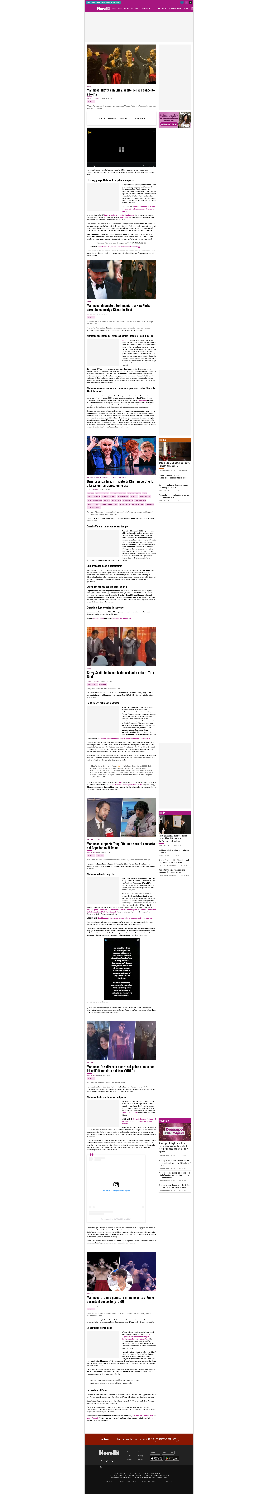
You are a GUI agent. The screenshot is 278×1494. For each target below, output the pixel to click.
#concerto (129, 1380)
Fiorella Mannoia (94, 496)
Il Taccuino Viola (159, 8)
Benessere (146, 8)
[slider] (100, 166)
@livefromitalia (96, 766)
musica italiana (145, 496)
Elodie (138, 493)
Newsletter (168, 1452)
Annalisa (91, 493)
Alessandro (124, 217)
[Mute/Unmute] (94, 166)
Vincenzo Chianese (93, 98)
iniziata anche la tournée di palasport (119, 215)
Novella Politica (174, 8)
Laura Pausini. (92, 1418)
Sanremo (129, 1459)
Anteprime (91, 477)
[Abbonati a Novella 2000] (175, 120)
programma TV (93, 504)
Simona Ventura (137, 504)
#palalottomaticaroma (98, 1383)
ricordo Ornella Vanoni (108, 504)
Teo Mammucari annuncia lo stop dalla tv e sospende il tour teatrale (125, 918)
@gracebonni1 (95, 1380)
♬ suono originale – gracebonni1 (120, 1383)
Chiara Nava (91, 314)
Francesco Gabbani (108, 496)
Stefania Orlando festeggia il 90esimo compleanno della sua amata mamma (139, 1121)
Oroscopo (164, 1120)
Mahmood (91, 101)
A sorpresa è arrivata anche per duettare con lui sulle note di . (136, 1336)
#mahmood (138, 1380)
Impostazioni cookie (149, 1481)
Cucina (185, 8)
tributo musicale (94, 508)
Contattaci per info (166, 1439)
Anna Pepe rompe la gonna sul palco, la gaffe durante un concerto (124, 738)
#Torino (117, 775)
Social (126, 8)
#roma (122, 1380)
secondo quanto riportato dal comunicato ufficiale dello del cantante (116, 909)
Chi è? (162, 813)
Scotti (119, 782)
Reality (90, 840)
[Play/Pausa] (90, 166)
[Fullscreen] (153, 166)
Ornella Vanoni (140, 500)
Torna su (169, 1481)
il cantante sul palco (130, 1113)
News (120, 8)
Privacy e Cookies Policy (128, 1481)
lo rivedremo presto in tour (142, 1416)
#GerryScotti (125, 775)
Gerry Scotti (92, 684)
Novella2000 (116, 500)
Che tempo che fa (102, 493)
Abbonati (155, 1452)
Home (114, 8)
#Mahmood (134, 775)
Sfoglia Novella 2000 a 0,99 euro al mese (103, 2)
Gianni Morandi (122, 496)
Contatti (109, 1481)
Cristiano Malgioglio (118, 493)
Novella (107, 500)
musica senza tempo (95, 500)
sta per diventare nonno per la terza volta (125, 785)
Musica (100, 477)
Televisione (135, 8)
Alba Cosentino (92, 490)
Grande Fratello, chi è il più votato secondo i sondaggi (119, 247)
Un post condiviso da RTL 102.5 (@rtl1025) (116, 1219)
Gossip (140, 1456)
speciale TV (150, 504)
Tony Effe (100, 855)
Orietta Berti (128, 500)
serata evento (124, 504)
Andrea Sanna (92, 852)
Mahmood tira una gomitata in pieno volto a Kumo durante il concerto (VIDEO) (138, 208)
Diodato (131, 493)
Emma (145, 493)
